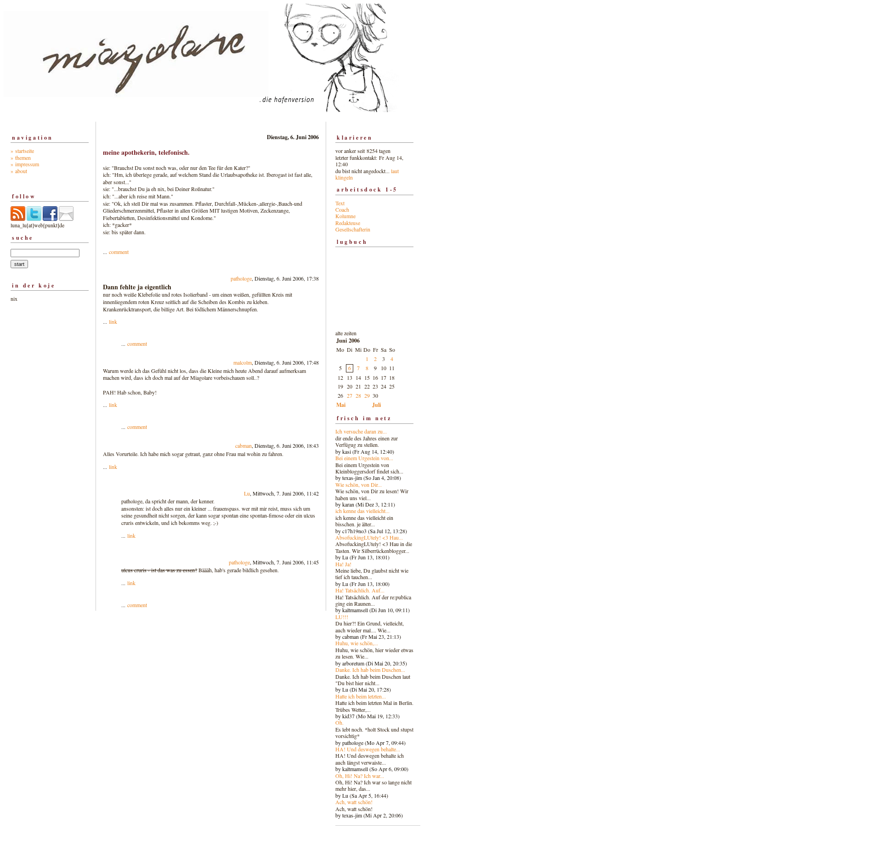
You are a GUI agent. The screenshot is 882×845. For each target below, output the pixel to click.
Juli (376, 405)
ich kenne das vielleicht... (362, 510)
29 (367, 395)
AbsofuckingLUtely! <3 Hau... (369, 537)
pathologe (241, 278)
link (113, 321)
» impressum (25, 164)
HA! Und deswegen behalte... (367, 749)
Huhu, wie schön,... (356, 643)
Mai (340, 405)
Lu (247, 493)
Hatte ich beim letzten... (360, 696)
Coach (342, 209)
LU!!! (341, 616)
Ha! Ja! (343, 564)
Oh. (339, 722)
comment (119, 251)
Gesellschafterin (352, 229)
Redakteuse (347, 222)
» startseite (22, 150)
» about (19, 171)
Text (340, 203)
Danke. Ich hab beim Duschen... (370, 669)
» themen (21, 157)
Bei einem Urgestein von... (364, 458)
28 (358, 395)
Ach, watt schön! (354, 802)
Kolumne (345, 216)
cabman (243, 445)
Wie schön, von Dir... (358, 484)
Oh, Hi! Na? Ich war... (359, 775)
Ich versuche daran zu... (361, 431)
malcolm (242, 362)
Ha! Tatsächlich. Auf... (359, 590)
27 (349, 395)
